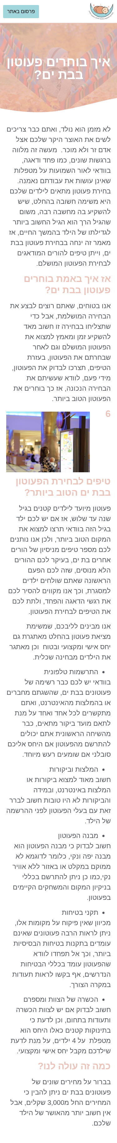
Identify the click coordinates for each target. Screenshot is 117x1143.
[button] (64, 11)
